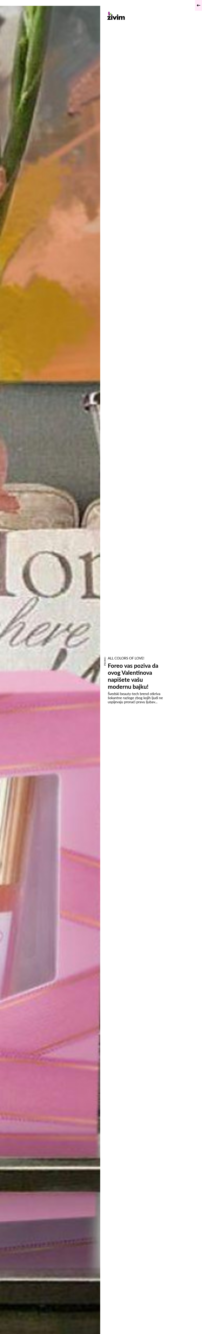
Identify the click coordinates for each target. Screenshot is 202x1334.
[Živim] (135, 16)
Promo (104, 661)
